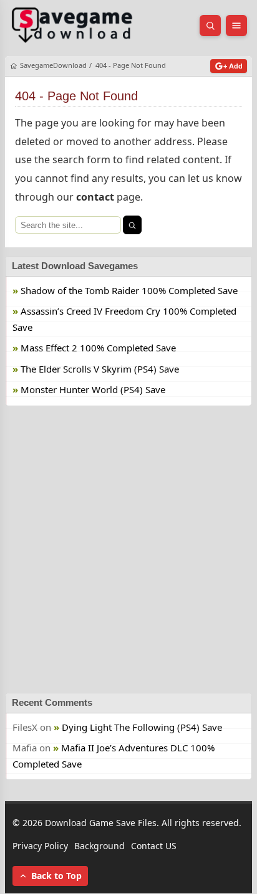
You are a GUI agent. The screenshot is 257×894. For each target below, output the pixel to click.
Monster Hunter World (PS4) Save (93, 390)
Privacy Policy (40, 846)
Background (99, 846)
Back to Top (56, 876)
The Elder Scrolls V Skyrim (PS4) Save (100, 369)
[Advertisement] (128, 549)
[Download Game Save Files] (72, 25)
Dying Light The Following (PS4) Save (142, 727)
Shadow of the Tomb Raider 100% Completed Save (129, 290)
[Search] (132, 225)
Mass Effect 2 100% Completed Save (98, 348)
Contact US (154, 846)
